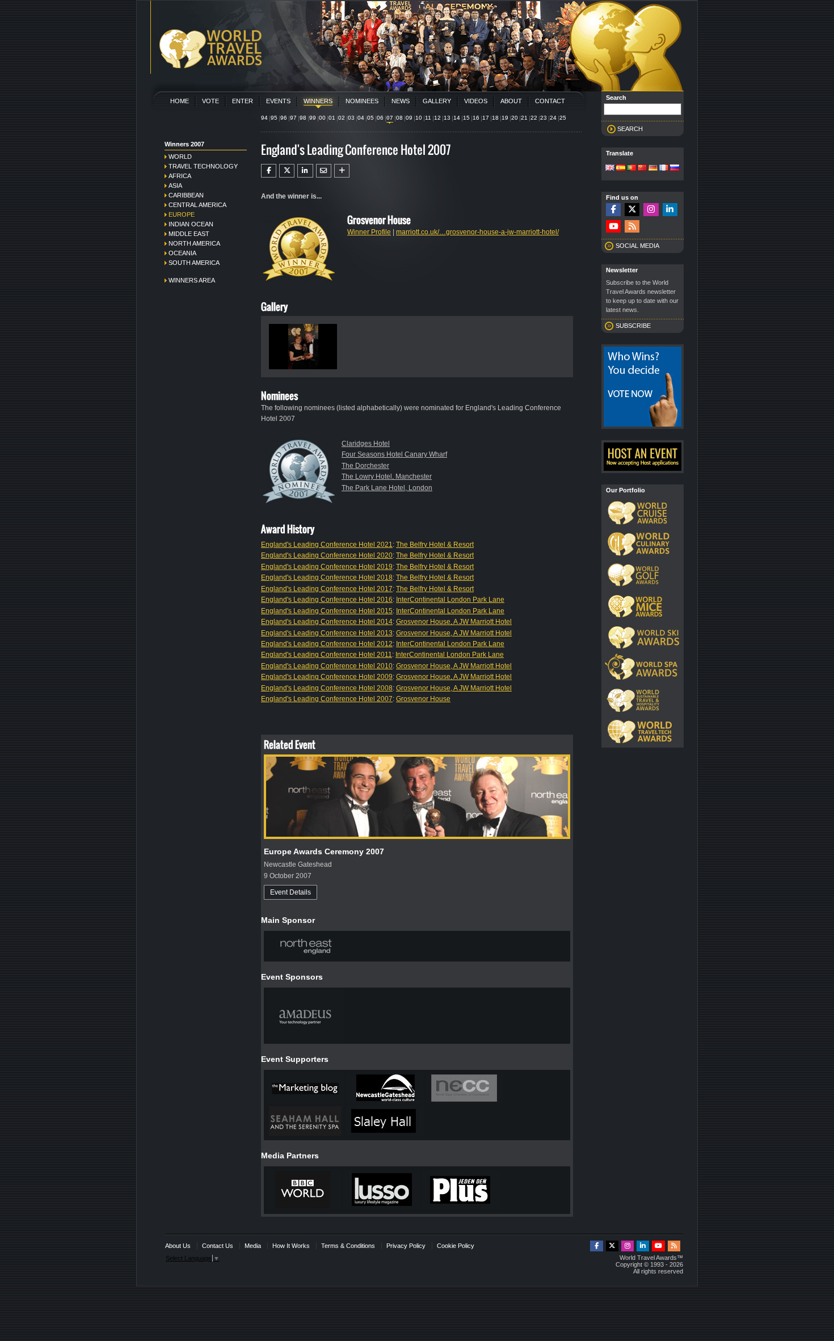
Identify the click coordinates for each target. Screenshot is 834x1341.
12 (437, 118)
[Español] (620, 168)
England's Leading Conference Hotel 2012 (327, 644)
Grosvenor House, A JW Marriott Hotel (454, 622)
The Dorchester (365, 466)
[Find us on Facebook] (613, 209)
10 (418, 118)
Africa (180, 175)
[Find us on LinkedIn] (670, 209)
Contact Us (217, 1245)
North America (194, 243)
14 (456, 118)
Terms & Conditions (348, 1245)
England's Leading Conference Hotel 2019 (327, 567)
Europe (182, 214)
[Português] (631, 168)
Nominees (362, 101)
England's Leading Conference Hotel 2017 (327, 589)
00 (322, 118)
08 (399, 118)
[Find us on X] (632, 209)
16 (476, 118)
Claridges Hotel (366, 444)
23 (543, 118)
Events (278, 101)
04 (360, 118)
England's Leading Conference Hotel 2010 (327, 666)
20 (514, 118)
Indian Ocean (191, 224)
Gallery (437, 101)
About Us (178, 1245)
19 (505, 118)
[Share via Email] (324, 171)
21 (524, 118)
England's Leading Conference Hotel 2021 (327, 545)
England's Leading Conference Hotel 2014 (327, 622)
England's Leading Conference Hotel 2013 (327, 633)
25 (562, 118)
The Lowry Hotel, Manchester (387, 476)
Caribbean (186, 195)
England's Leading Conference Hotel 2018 (327, 577)
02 (341, 118)
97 (293, 118)
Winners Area (192, 280)
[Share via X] (287, 171)
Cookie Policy (455, 1245)
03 (351, 118)
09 (409, 118)
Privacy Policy (406, 1245)
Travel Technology (203, 166)
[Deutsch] (653, 168)
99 (312, 118)
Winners (318, 101)
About (511, 101)
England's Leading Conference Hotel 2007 (327, 699)
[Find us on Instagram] (650, 209)
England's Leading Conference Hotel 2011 (326, 655)
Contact (550, 101)
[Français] (663, 168)
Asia (175, 185)
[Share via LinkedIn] (305, 171)
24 (553, 118)
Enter (242, 101)
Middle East (189, 233)
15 (466, 118)
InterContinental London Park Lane (450, 600)
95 (274, 118)
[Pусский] (674, 168)
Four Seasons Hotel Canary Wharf (394, 454)
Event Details (290, 892)
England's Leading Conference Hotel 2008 (327, 688)
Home (179, 101)
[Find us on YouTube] (613, 226)
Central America (197, 204)
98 (303, 118)
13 (447, 118)
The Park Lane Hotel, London (387, 488)
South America (194, 262)
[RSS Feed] (632, 226)
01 (331, 118)
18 (495, 118)
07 (389, 118)
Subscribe (633, 325)
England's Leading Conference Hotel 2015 (327, 611)
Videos (475, 101)
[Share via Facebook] (269, 171)
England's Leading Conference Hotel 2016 (327, 600)
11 (428, 118)
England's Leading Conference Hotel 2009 (327, 677)
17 (485, 118)
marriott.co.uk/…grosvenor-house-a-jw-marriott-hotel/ (477, 232)
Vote (210, 101)
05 (370, 118)
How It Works (291, 1245)
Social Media (637, 245)
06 (380, 118)
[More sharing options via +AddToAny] (342, 171)
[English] (609, 168)
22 (533, 118)
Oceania (182, 253)
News (400, 101)
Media (253, 1245)
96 (283, 118)
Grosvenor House (423, 699)
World (180, 156)
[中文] (642, 168)
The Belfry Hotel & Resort (435, 545)
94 (264, 118)
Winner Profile (369, 232)
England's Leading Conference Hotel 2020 (327, 555)
